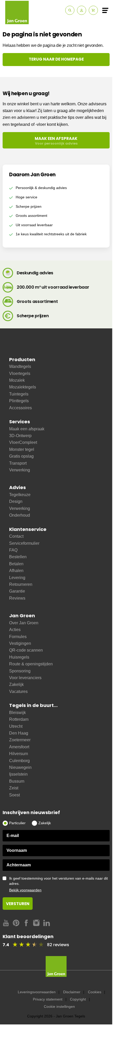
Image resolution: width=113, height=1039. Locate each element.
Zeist (13, 788)
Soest (14, 795)
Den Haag (18, 733)
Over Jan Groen (23, 623)
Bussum (16, 781)
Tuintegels (18, 394)
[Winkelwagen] (93, 10)
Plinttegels (19, 401)
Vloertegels (19, 373)
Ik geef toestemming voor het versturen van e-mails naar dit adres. (58, 884)
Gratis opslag (21, 456)
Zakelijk (16, 684)
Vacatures (18, 691)
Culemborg (19, 760)
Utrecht (15, 726)
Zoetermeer (20, 740)
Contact (16, 536)
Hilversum (18, 753)
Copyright (78, 999)
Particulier (17, 823)
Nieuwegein (20, 767)
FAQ (13, 550)
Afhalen (16, 570)
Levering (17, 577)
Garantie (17, 591)
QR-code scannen (26, 650)
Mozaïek (17, 380)
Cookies (94, 992)
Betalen (16, 564)
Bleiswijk (17, 712)
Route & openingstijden (31, 664)
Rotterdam (18, 719)
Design (15, 501)
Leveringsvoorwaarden (37, 992)
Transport (18, 463)
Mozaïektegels (22, 387)
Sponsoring (20, 671)
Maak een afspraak (26, 429)
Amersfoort (19, 747)
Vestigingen (20, 643)
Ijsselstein (18, 774)
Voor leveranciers (25, 678)
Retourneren (20, 584)
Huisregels (19, 657)
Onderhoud (19, 515)
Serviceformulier (24, 543)
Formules (18, 636)
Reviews (17, 598)
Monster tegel (21, 449)
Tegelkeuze (20, 494)
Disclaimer (71, 992)
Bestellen (18, 557)
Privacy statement (47, 999)
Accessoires (20, 408)
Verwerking (19, 470)
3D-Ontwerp (20, 435)
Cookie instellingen (59, 1006)
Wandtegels (20, 366)
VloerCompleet (23, 442)
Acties (15, 629)
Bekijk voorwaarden (25, 890)
